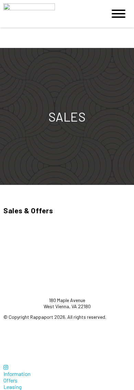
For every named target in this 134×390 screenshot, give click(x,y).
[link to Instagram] (5, 367)
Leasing (12, 386)
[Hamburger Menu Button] (119, 13)
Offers (10, 380)
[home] (49, 13)
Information (17, 373)
